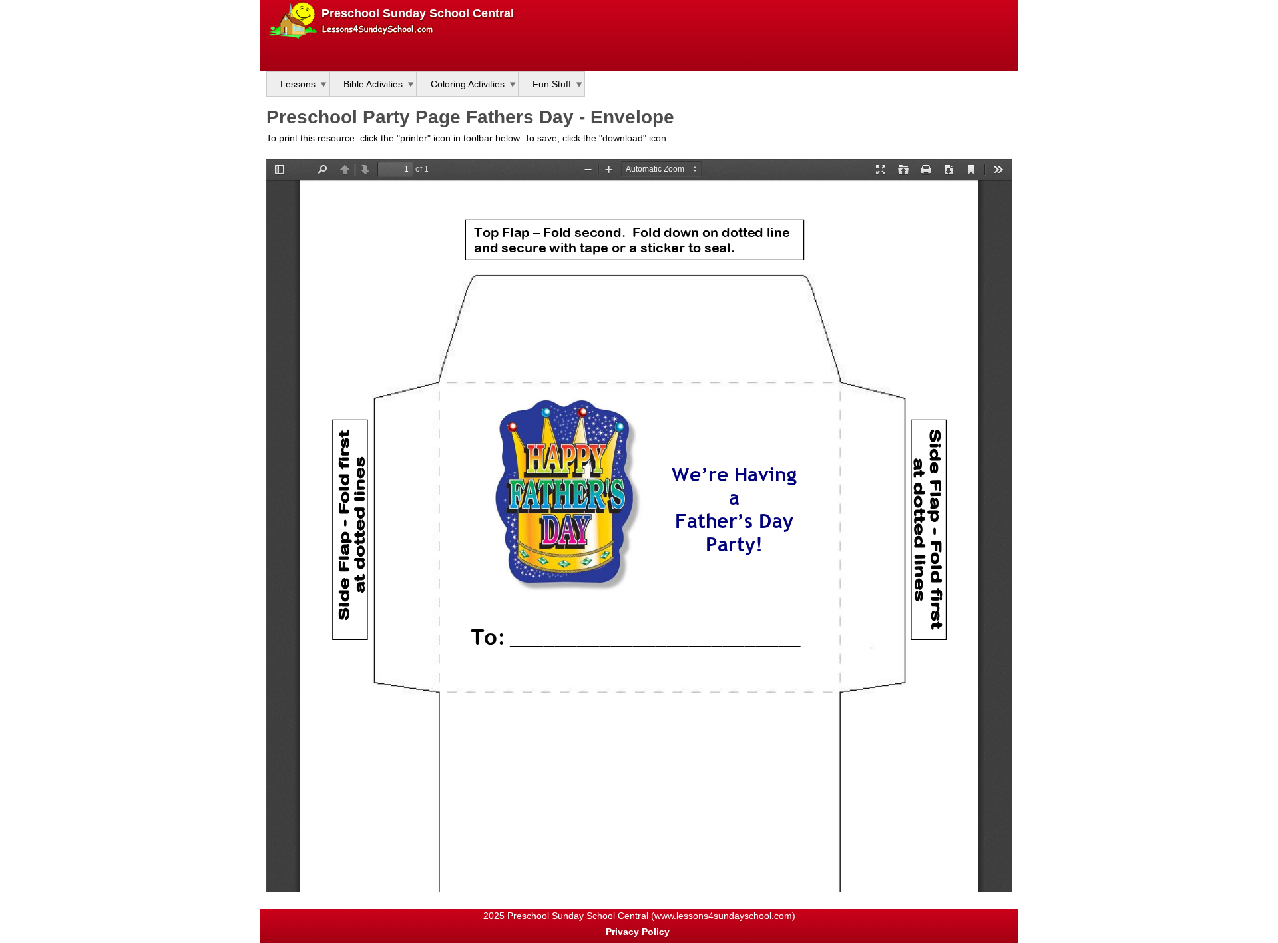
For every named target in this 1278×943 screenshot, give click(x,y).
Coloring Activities (468, 84)
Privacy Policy (638, 931)
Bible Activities (373, 84)
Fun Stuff (551, 84)
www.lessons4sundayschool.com (723, 915)
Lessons (298, 84)
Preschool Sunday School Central (417, 13)
